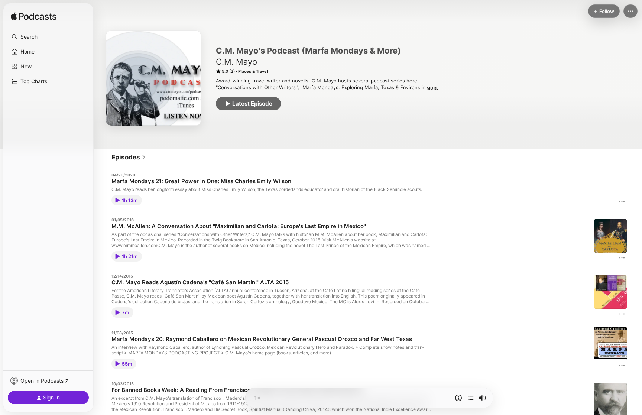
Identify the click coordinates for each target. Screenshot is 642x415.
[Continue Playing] (470, 398)
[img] (33, 16)
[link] (128, 157)
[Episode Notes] (458, 398)
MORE (433, 88)
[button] (48, 36)
